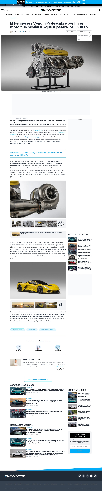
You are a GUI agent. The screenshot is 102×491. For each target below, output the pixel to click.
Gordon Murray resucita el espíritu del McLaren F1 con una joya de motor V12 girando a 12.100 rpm (38, 124)
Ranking (46, 14)
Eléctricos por (10, 4)
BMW (72, 6)
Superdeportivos (17, 330)
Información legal (77, 489)
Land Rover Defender (45, 6)
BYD (54, 6)
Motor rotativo (65, 6)
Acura (36, 6)
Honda (58, 6)
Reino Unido (25, 6)
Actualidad (9, 14)
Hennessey (32, 329)
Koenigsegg (35, 137)
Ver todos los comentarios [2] (38, 379)
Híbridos (62, 14)
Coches (27, 14)
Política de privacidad (92, 489)
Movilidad (93, 14)
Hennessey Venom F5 (47, 329)
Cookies (84, 489)
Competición (19, 14)
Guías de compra (36, 14)
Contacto (70, 489)
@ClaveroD (21, 31)
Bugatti (27, 137)
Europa (32, 6)
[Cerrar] (90, 35)
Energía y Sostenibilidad (80, 14)
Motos (69, 14)
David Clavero (15, 31)
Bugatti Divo (38, 130)
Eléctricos (54, 14)
